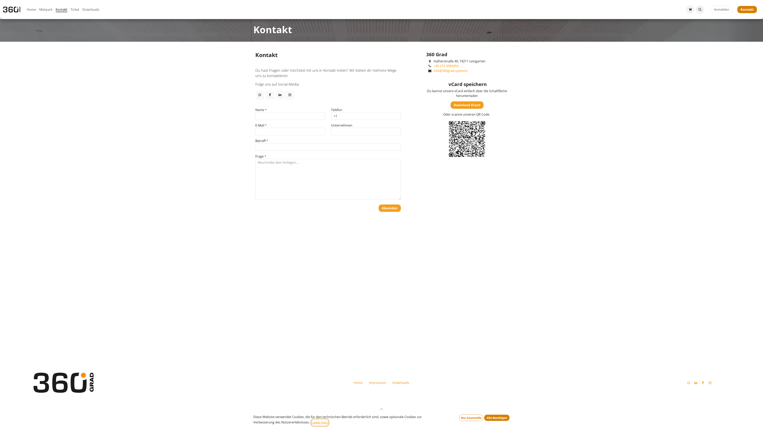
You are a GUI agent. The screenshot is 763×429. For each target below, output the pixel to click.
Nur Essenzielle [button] (471, 418)
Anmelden (721, 9)
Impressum (377, 383)
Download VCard (467, 105)
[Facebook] (270, 95)
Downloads (400, 383)
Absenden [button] (390, 208)
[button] (700, 9)
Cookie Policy (319, 422)
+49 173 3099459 (446, 66)
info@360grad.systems (451, 71)
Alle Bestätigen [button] (497, 418)
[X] (260, 95)
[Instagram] (290, 95)
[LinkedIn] (280, 95)
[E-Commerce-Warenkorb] (690, 9)
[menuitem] (31, 10)
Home (358, 383)
